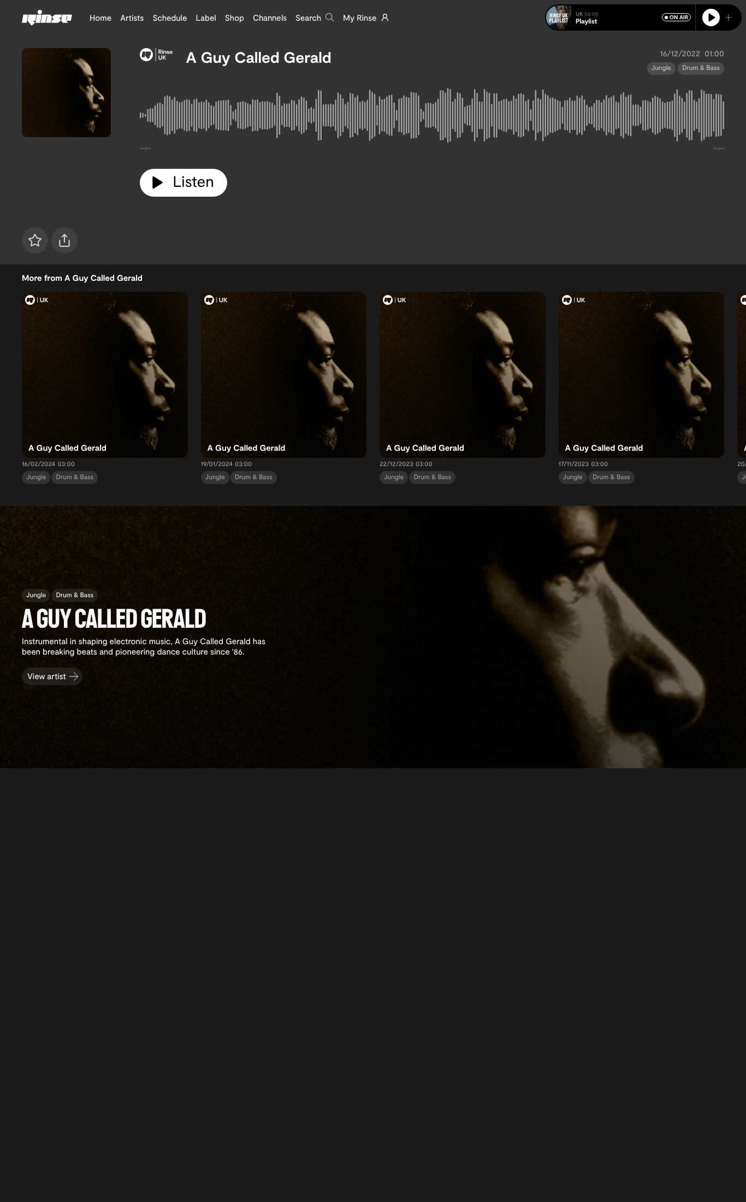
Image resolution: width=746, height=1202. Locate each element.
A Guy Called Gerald (258, 57)
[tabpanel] (432, 117)
